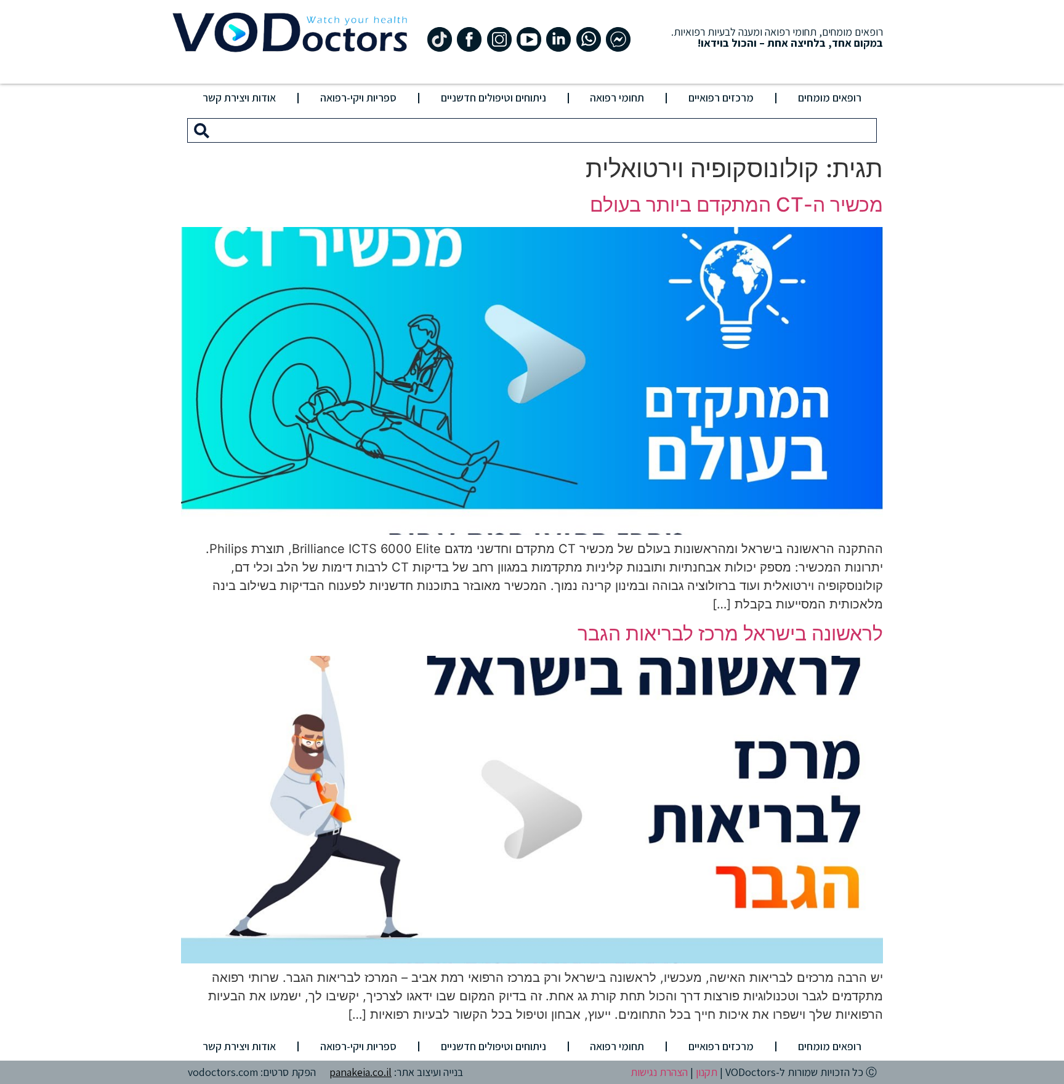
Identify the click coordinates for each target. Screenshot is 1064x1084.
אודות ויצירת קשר (239, 97)
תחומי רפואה (617, 97)
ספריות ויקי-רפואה (358, 97)
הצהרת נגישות (659, 1072)
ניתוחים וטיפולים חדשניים (493, 97)
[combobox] (546, 130)
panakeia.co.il (360, 1072)
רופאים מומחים (829, 97)
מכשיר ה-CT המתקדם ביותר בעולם (736, 205)
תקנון (706, 1072)
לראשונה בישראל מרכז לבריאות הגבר (730, 633)
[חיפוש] (202, 130)
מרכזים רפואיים (721, 97)
